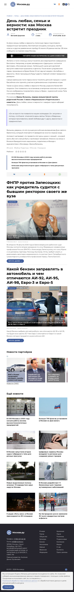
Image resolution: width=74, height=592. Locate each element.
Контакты (60, 550)
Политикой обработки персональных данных (19, 581)
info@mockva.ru (17, 542)
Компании (60, 542)
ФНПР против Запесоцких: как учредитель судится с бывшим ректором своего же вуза (37, 189)
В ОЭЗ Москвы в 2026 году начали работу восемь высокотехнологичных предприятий (18, 422)
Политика (60, 536)
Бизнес (42, 542)
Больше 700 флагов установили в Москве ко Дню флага (34, 162)
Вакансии (43, 550)
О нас (59, 547)
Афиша (42, 547)
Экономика (44, 544)
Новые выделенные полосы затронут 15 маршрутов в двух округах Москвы (20, 485)
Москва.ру (23, 4)
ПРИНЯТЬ (8, 587)
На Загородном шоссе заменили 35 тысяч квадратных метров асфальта (53, 516)
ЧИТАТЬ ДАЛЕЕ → (15, 261)
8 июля (10, 148)
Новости (12, 288)
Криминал (60, 531)
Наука (59, 534)
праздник (42, 148)
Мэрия (59, 544)
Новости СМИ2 (13, 383)
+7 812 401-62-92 (19, 539)
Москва (33, 148)
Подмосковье (62, 539)
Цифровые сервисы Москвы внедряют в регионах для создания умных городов (51, 454)
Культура (43, 539)
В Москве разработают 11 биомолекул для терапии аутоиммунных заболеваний (51, 485)
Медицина (43, 552)
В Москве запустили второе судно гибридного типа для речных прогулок (19, 454)
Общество (12, 201)
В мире (42, 531)
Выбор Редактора (22, 148)
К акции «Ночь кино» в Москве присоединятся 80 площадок (20, 515)
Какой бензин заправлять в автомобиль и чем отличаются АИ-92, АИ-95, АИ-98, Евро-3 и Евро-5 (35, 276)
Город (42, 534)
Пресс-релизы (62, 552)
